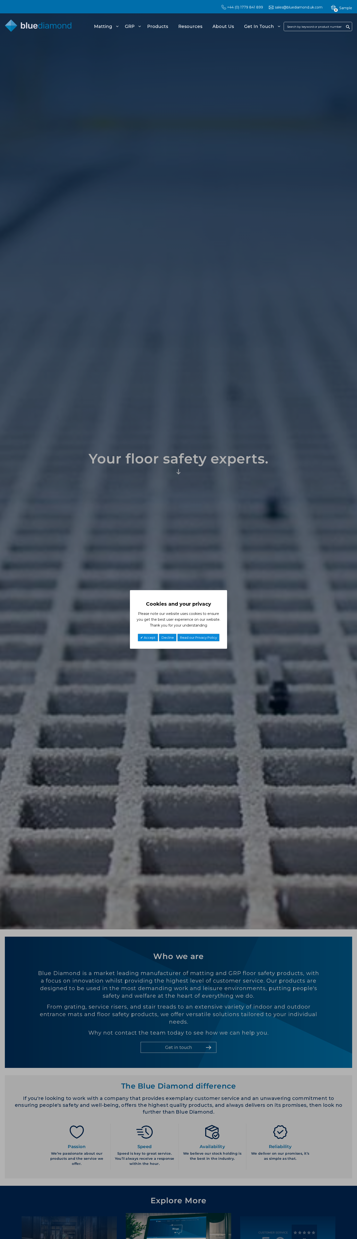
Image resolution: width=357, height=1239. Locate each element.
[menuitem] (105, 26)
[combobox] (318, 26)
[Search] (348, 27)
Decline (168, 638)
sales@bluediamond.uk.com (299, 7)
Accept (149, 638)
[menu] (186, 26)
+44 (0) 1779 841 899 (245, 7)
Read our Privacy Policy (198, 638)
